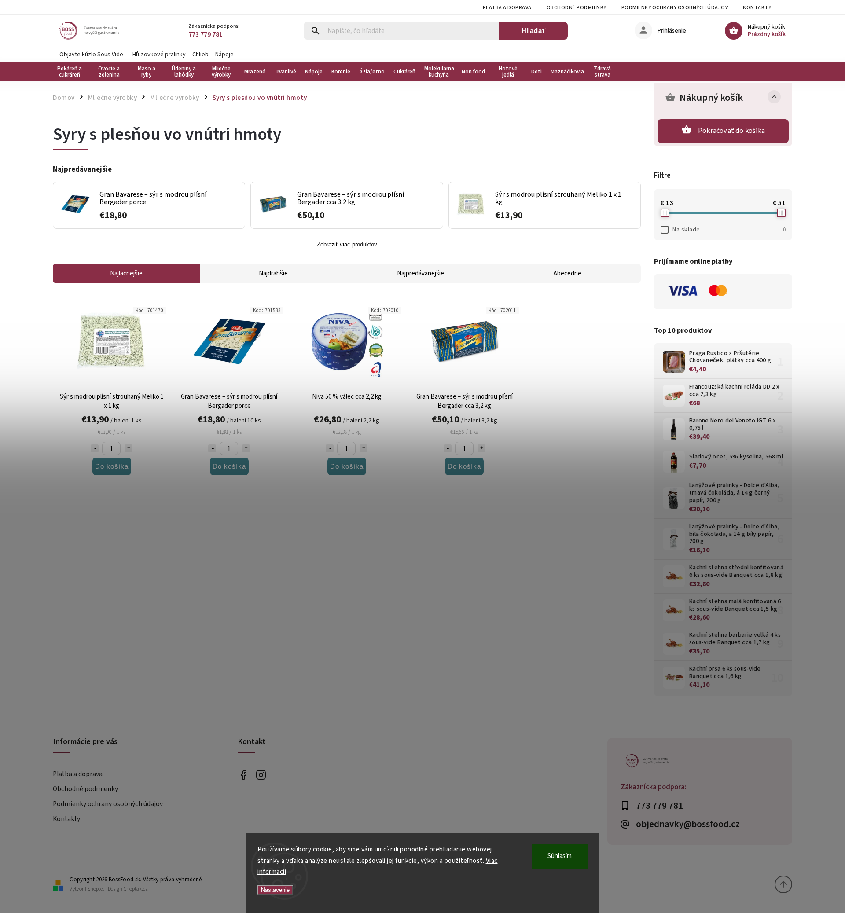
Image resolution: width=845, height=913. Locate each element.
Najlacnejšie (126, 273)
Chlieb (200, 54)
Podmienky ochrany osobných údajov (674, 7)
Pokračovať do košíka (731, 131)
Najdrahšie (273, 273)
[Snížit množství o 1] (95, 448)
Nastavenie (275, 890)
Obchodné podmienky (576, 7)
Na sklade (729, 229)
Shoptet (96, 889)
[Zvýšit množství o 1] (128, 448)
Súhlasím (559, 856)
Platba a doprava (507, 7)
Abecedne (567, 273)
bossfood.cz (260, 774)
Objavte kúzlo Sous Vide (91, 54)
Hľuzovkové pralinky (159, 54)
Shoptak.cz (136, 889)
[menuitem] (71, 72)
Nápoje (224, 54)
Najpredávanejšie (420, 273)
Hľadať (534, 30)
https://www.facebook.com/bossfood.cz (243, 774)
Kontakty (757, 7)
